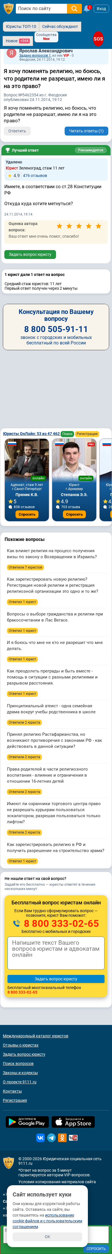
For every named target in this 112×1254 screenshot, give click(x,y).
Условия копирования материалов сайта (57, 1181)
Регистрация (87, 434)
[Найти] (74, 9)
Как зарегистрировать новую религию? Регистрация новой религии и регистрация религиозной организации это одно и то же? (52, 585)
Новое (17, 41)
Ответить (17, 131)
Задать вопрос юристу (30, 254)
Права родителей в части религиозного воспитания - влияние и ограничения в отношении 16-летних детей (47, 775)
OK (47, 1236)
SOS (98, 38)
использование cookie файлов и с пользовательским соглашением (47, 1221)
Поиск (67, 434)
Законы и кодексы (20, 1072)
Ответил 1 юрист (22, 602)
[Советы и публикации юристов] (8, 8)
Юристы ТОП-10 (21, 26)
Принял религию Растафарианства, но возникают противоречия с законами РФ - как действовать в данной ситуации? (54, 740)
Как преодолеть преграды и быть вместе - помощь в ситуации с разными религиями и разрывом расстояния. (52, 677)
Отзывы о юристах (20, 1045)
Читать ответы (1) (86, 131)
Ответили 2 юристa (24, 723)
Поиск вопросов (18, 1063)
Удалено (14, 162)
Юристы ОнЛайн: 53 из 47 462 (32, 433)
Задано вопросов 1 (35, 56)
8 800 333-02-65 (60, 923)
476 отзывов (30, 175)
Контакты (12, 1091)
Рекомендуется (90, 150)
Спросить (27, 514)
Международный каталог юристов (35, 1036)
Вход (101, 8)
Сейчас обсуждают (60, 26)
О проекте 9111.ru (19, 1082)
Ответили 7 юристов (25, 567)
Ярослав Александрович (46, 51)
